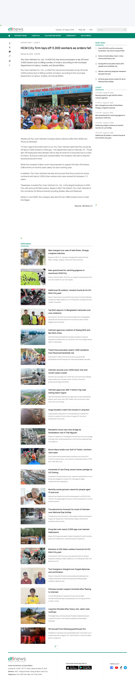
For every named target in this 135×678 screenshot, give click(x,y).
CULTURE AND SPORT (53, 35)
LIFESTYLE (36, 35)
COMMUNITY (71, 35)
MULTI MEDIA (86, 35)
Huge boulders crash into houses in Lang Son (68, 409)
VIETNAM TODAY (20, 35)
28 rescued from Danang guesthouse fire (67, 629)
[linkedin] (9, 51)
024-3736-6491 (21, 674)
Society (37, 43)
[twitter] (9, 47)
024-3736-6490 (36, 674)
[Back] (9, 65)
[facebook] (9, 43)
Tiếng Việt (81, 30)
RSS (91, 30)
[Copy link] (9, 56)
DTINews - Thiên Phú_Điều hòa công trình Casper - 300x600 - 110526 (111, 145)
